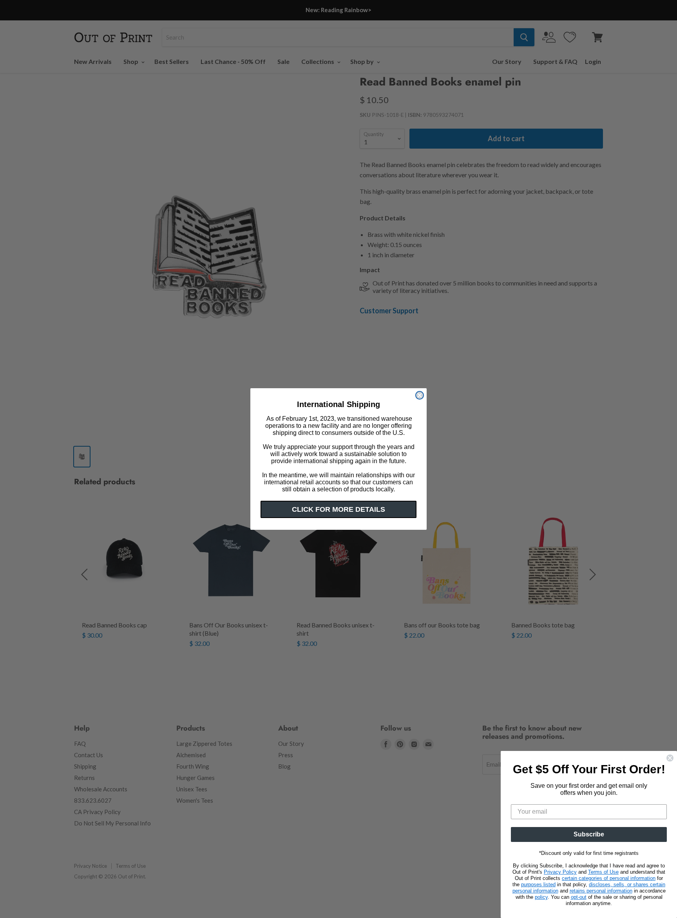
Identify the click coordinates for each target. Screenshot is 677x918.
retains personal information (601, 891)
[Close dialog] (420, 395)
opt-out (578, 897)
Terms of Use (603, 872)
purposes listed (538, 884)
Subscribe (589, 834)
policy (541, 897)
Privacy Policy (560, 872)
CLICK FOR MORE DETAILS (338, 509)
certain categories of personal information (608, 878)
